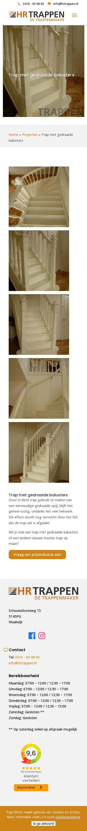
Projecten (30, 134)
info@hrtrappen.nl (23, 663)
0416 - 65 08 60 (33, 4)
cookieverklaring (68, 817)
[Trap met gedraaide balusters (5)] (39, 418)
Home (13, 134)
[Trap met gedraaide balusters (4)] (39, 354)
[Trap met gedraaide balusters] (39, 482)
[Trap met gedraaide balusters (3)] (39, 291)
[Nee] (81, 818)
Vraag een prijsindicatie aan (37, 554)
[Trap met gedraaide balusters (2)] (39, 227)
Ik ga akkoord (43, 823)
